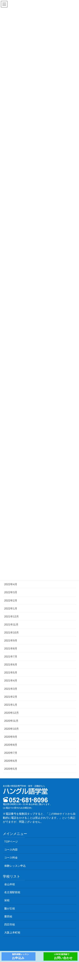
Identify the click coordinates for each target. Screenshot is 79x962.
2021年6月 (10, 664)
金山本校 (9, 884)
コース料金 (11, 857)
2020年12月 (11, 712)
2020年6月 (10, 760)
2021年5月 (10, 672)
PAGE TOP (73, 929)
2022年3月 (10, 592)
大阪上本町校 (12, 932)
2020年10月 (11, 728)
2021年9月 (10, 640)
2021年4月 (10, 680)
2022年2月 (10, 600)
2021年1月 (10, 704)
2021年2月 (10, 696)
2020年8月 (10, 744)
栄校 (7, 900)
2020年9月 (10, 736)
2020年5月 (10, 768)
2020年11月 (11, 720)
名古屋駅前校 (12, 892)
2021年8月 (10, 648)
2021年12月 (11, 616)
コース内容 (11, 849)
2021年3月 (10, 688)
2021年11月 (11, 624)
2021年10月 (11, 632)
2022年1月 (10, 608)
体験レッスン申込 (15, 865)
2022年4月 (10, 584)
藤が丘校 (9, 908)
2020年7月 (10, 752)
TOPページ (11, 841)
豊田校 (8, 916)
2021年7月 (10, 656)
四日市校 (9, 924)
